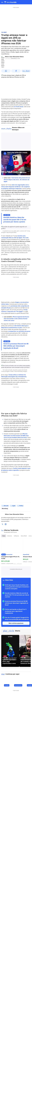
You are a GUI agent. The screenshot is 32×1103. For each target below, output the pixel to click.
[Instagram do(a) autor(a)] (5, 524)
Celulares (9, 536)
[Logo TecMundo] (10, 2)
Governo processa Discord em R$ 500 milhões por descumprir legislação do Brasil (15, 346)
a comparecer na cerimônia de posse (19, 331)
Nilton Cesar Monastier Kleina (14, 56)
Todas (3, 536)
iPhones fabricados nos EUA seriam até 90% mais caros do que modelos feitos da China (16, 435)
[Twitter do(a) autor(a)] (2, 524)
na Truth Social (18, 106)
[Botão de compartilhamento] (6, 70)
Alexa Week (24, 536)
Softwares (16, 536)
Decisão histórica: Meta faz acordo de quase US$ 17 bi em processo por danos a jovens (14, 219)
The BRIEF (4, 32)
